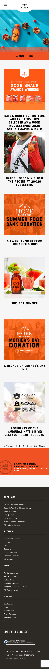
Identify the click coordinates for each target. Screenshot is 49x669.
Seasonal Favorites (12, 556)
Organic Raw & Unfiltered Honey (17, 508)
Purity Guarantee (11, 573)
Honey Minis (9, 515)
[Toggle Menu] (5, 5)
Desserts (7, 549)
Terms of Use (12, 651)
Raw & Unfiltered (11, 576)
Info (6, 566)
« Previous (8, 446)
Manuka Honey (10, 511)
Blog (31, 56)
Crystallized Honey (12, 583)
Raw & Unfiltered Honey (14, 505)
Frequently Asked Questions (15, 587)
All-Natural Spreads (12, 525)
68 (35, 446)
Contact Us (8, 604)
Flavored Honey (10, 518)
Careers (7, 621)
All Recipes (8, 559)
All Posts (20, 56)
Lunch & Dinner (10, 552)
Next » (42, 446)
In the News (9, 611)
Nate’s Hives (9, 580)
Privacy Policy (27, 651)
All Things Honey (11, 590)
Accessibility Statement (23, 655)
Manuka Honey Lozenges (14, 522)
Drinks (6, 546)
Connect (9, 596)
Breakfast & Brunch (12, 539)
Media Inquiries (10, 617)
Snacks (7, 542)
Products (9, 497)
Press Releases (10, 614)
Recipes (8, 531)
